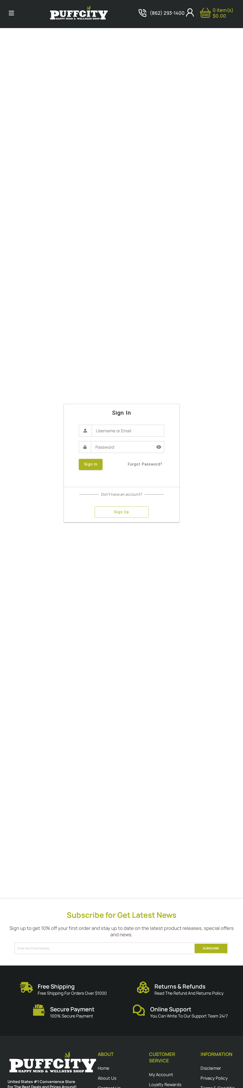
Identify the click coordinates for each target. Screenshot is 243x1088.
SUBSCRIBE (211, 948)
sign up (121, 512)
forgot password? (145, 464)
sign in (91, 464)
